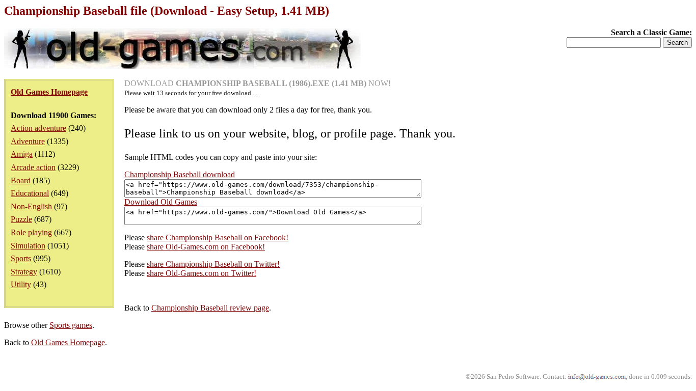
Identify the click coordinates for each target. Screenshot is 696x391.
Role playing (31, 232)
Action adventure (38, 128)
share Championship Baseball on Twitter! (213, 264)
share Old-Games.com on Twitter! (201, 273)
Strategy (24, 271)
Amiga (22, 154)
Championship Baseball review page (210, 307)
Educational (30, 193)
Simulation (28, 245)
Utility (21, 284)
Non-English (31, 206)
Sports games (70, 325)
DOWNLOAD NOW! (257, 83)
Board (21, 180)
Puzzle (21, 219)
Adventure (28, 141)
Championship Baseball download (179, 174)
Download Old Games (160, 202)
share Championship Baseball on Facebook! (217, 237)
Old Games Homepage (68, 342)
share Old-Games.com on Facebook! (206, 246)
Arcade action (33, 167)
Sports (21, 258)
